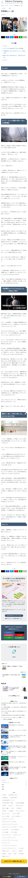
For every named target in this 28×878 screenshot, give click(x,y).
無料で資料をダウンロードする (14, 615)
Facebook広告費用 (20, 802)
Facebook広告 (14, 797)
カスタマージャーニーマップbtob (9, 821)
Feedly (19, 637)
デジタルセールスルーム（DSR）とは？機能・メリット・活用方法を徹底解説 (13, 718)
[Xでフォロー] (19, 633)
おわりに (5, 59)
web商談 (11, 810)
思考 (9, 8)
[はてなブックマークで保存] (12, 37)
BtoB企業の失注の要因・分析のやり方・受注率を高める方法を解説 (14, 703)
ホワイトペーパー (17, 834)
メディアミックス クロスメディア (10, 845)
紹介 (15, 853)
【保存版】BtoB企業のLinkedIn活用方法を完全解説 (13, 715)
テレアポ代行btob (15, 829)
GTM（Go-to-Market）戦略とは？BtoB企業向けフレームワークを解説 (14, 712)
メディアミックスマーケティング (9, 848)
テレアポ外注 (14, 832)
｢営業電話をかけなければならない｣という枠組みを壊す (14, 51)
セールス (4, 8)
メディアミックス (6, 842)
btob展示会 (5, 797)
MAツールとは (20, 805)
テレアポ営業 (5, 832)
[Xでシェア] (3, 37)
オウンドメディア (6, 813)
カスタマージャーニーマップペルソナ (10, 824)
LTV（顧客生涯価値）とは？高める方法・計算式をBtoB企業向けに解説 (13, 708)
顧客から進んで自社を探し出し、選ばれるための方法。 (14, 56)
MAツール (11, 805)
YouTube (19, 635)
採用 (14, 786)
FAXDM (4, 805)
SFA (13, 808)
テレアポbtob (5, 829)
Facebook (8, 632)
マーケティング (14, 782)
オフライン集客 (16, 813)
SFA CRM (19, 808)
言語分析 (21, 853)
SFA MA (4, 810)
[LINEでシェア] (21, 37)
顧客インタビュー (6, 856)
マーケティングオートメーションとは (10, 840)
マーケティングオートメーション (9, 837)
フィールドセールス (7, 834)
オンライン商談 (6, 816)
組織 (14, 789)
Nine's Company (16, 873)
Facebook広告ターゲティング (9, 800)
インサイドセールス (20, 810)
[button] (25, 37)
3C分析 (4, 794)
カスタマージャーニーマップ (8, 818)
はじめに (5, 45)
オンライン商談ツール (17, 816)
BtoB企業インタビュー (14, 794)
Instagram (8, 635)
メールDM (21, 848)
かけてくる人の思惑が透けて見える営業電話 (13, 48)
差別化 (4, 853)
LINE (8, 637)
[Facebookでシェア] (7, 37)
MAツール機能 (5, 808)
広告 (10, 853)
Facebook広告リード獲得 (8, 802)
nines (4, 14)
